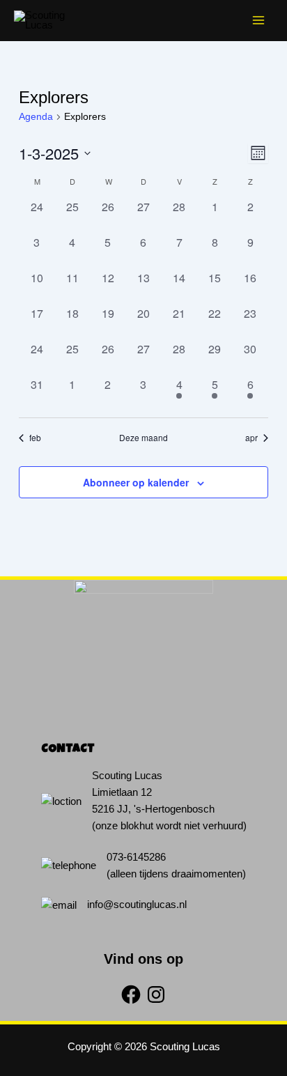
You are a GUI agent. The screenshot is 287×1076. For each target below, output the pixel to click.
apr (251, 437)
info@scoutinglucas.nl (137, 904)
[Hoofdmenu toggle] (258, 20)
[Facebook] (131, 994)
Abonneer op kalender (136, 482)
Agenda (36, 116)
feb (35, 437)
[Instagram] (156, 994)
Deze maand (143, 437)
